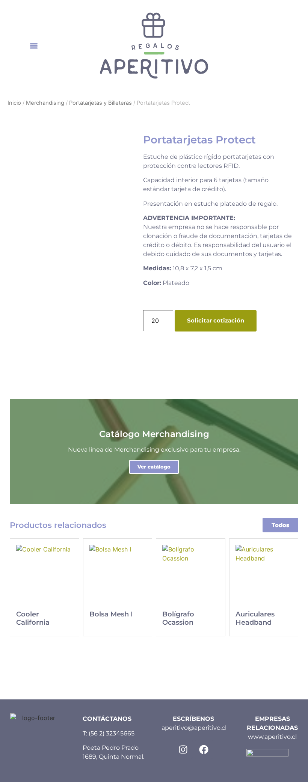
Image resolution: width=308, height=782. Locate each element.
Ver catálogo (154, 467)
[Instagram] (183, 749)
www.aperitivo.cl (272, 736)
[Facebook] (204, 749)
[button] (33, 45)
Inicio (14, 102)
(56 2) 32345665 (111, 733)
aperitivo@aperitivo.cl (194, 727)
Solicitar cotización (215, 320)
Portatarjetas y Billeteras (100, 102)
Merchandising (45, 102)
